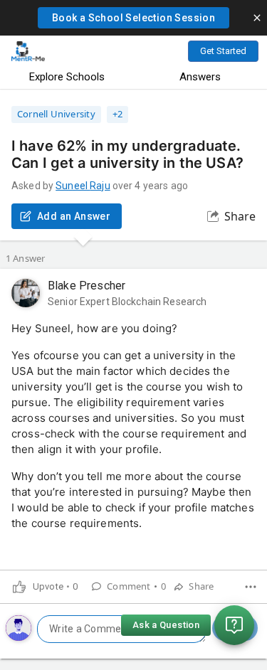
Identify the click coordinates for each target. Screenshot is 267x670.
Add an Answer (73, 216)
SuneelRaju (83, 185)
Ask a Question (165, 625)
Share (240, 216)
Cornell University (56, 113)
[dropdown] (250, 586)
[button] (133, 17)
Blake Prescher (86, 285)
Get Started (223, 51)
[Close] (257, 18)
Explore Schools (67, 76)
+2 (117, 113)
